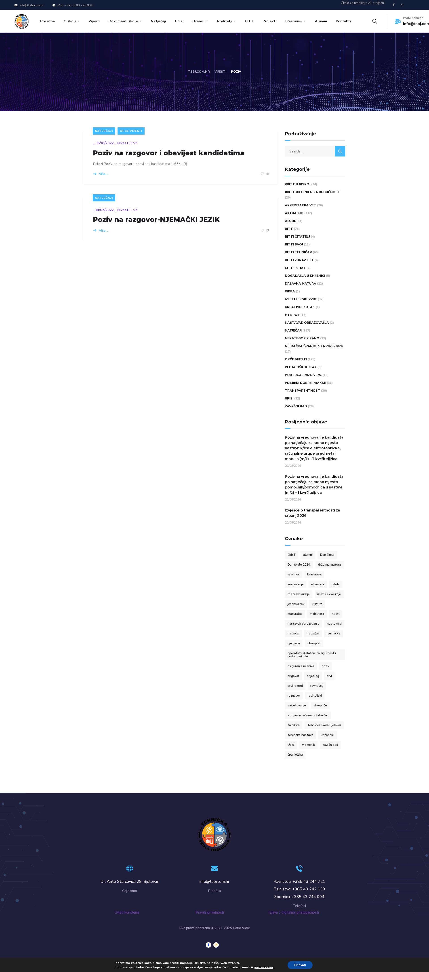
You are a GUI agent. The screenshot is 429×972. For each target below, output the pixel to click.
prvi (329, 676)
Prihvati (300, 965)
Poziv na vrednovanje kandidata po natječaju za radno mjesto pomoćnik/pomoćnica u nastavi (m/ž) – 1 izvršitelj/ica (314, 484)
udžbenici (327, 735)
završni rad (330, 745)
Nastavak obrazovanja (307, 323)
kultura (317, 604)
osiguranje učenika (301, 666)
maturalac (295, 614)
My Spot (292, 315)
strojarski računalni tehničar (308, 715)
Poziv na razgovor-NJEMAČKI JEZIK (156, 220)
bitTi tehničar (298, 252)
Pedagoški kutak (301, 367)
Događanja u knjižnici (305, 276)
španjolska (295, 754)
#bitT (292, 555)
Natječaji (158, 21)
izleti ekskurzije (299, 594)
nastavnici (334, 623)
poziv (325, 666)
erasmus (294, 574)
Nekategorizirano (302, 338)
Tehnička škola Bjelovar (324, 725)
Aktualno (294, 213)
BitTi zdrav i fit (299, 260)
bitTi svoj (294, 244)
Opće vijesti (131, 131)
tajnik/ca (294, 725)
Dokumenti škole (123, 21)
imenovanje (296, 584)
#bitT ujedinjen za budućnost (312, 192)
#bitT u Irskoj (297, 184)
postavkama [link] (263, 967)
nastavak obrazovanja (303, 623)
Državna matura (300, 283)
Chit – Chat (295, 268)
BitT (289, 229)
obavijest (314, 643)
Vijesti (94, 21)
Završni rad (296, 406)
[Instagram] (402, 5)
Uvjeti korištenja (127, 912)
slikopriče (320, 705)
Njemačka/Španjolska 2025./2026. (314, 346)
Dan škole (327, 555)
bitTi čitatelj (297, 237)
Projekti (269, 21)
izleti (335, 584)
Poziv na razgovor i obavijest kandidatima (168, 153)
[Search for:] (315, 151)
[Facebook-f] (393, 5)
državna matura (329, 564)
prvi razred (295, 686)
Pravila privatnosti (214, 912)
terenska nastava (300, 735)
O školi (70, 21)
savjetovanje (297, 705)
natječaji (313, 633)
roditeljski (315, 695)
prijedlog (313, 676)
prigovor (293, 676)
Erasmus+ (293, 21)
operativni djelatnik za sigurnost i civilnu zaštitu (312, 654)
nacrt (336, 614)
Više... (103, 174)
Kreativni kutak (300, 307)
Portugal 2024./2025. (303, 375)
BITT (249, 21)
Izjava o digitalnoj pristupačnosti (295, 912)
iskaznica (317, 584)
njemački (294, 643)
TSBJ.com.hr (199, 72)
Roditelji (224, 21)
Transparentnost (302, 391)
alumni (308, 555)
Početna (47, 21)
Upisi (179, 21)
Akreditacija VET (300, 205)
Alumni (321, 21)
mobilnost (317, 614)
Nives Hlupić (127, 143)
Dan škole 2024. (299, 564)
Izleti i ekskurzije (301, 299)
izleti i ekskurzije (329, 594)
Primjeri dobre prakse (305, 383)
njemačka (333, 633)
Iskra (290, 291)
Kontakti (343, 21)
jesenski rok (296, 604)
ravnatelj (316, 686)
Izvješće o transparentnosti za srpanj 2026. (312, 513)
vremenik (308, 745)
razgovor (294, 695)
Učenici (198, 21)
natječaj (293, 633)
